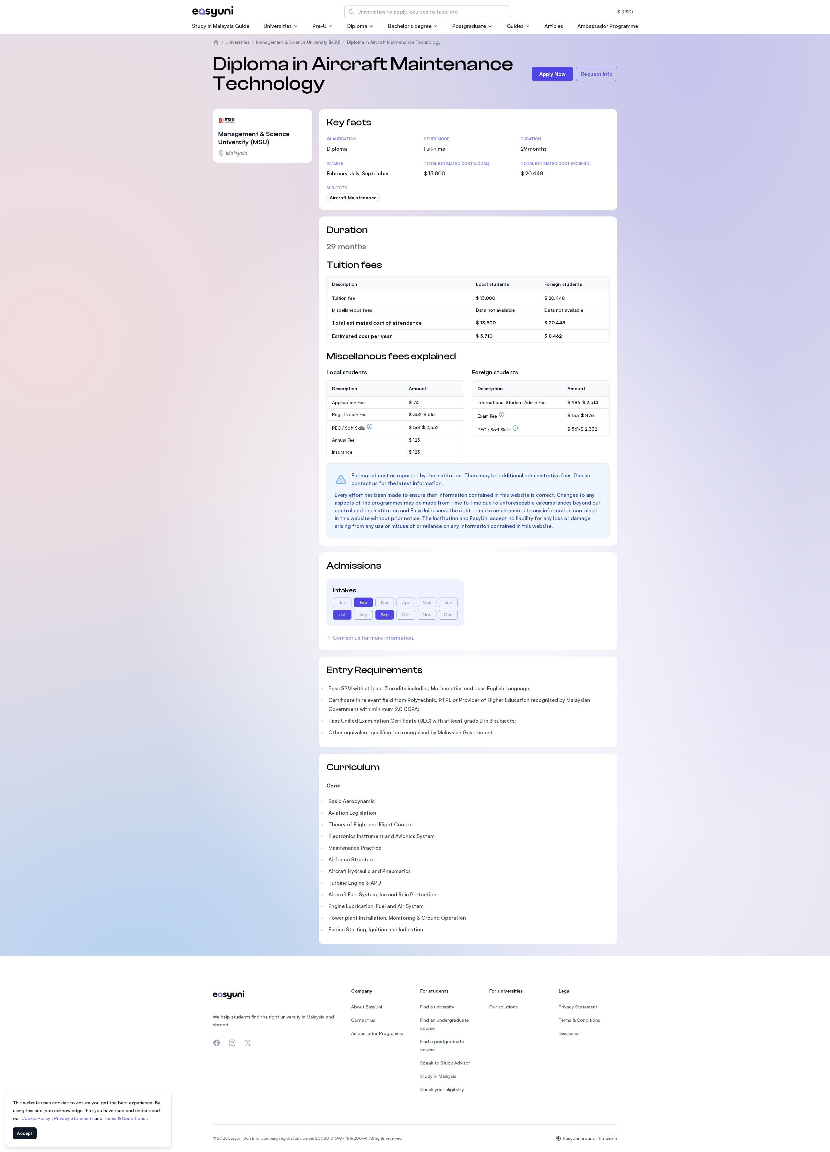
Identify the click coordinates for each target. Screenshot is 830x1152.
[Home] (216, 42)
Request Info (597, 74)
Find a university (437, 1006)
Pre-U (319, 26)
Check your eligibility (442, 1089)
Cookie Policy (36, 1118)
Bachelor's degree (410, 26)
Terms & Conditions (125, 1118)
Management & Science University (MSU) (298, 42)
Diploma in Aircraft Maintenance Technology (394, 42)
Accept (25, 1133)
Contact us (363, 1020)
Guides (515, 26)
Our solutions (503, 1006)
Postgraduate (469, 26)
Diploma (357, 26)
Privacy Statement (74, 1118)
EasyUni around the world (590, 1138)
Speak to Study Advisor (445, 1062)
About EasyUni (366, 1006)
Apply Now (552, 74)
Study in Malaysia (438, 1076)
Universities (278, 26)
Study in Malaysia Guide (220, 26)
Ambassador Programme (607, 26)
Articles (553, 26)
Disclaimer (569, 1033)
